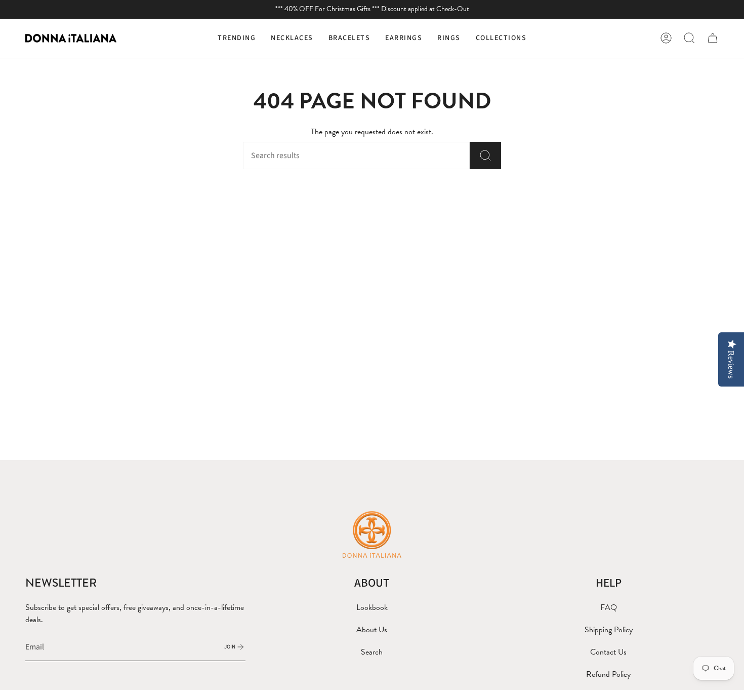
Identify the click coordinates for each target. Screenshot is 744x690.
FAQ (608, 607)
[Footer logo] (372, 534)
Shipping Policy (609, 630)
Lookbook (372, 607)
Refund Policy (608, 674)
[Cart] (712, 38)
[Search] (485, 155)
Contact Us (608, 652)
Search (372, 652)
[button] (292, 38)
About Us (371, 630)
